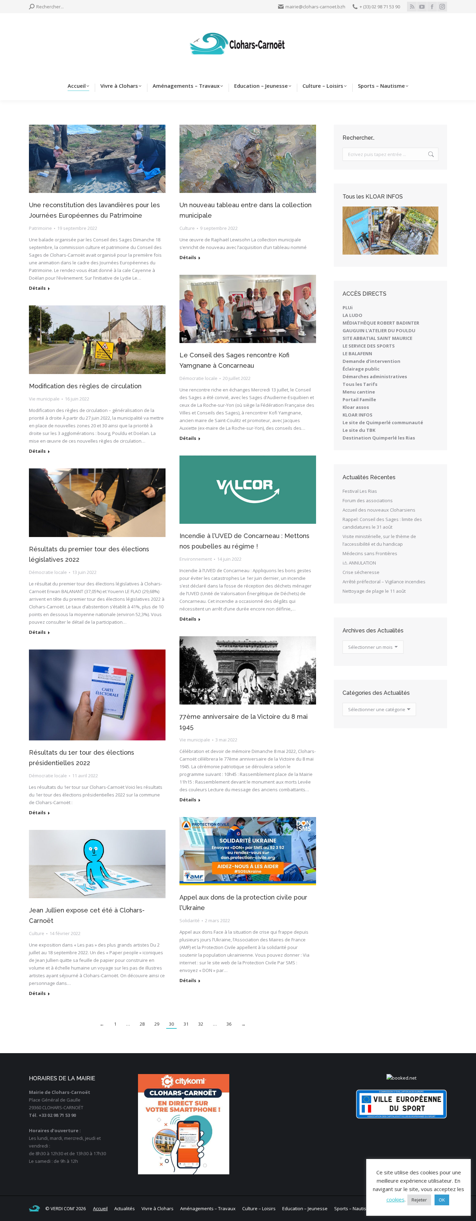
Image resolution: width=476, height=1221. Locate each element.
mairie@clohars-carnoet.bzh (315, 6)
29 (156, 1024)
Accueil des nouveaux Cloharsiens (379, 510)
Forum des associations (368, 500)
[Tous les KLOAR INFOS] (390, 231)
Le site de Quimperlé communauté (383, 422)
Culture (187, 228)
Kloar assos (356, 407)
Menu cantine (359, 392)
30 (171, 1024)
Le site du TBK (359, 430)
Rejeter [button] (419, 1200)
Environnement (195, 559)
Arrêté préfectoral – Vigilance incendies (384, 581)
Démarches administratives (375, 376)
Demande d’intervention (371, 361)
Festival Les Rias (360, 491)
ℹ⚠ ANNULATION (359, 563)
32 (200, 1024)
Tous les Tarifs (360, 384)
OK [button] (442, 1200)
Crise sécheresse (361, 572)
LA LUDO (352, 315)
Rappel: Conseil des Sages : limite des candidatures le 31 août (382, 523)
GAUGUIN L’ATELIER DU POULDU (379, 330)
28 (142, 1024)
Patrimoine (40, 228)
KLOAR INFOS (358, 415)
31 (186, 1024)
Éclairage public (361, 369)
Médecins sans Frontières (370, 553)
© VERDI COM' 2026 (65, 1208)
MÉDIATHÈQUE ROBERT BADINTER (381, 323)
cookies (395, 1199)
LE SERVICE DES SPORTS (369, 346)
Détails (37, 288)
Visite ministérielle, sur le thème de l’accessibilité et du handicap (379, 540)
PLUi (348, 307)
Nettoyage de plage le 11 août (374, 591)
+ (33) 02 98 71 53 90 (380, 6)
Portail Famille (359, 399)
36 (229, 1024)
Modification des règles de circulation (85, 386)
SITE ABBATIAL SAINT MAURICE (377, 338)
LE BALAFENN (357, 353)
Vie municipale (44, 399)
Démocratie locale (198, 378)
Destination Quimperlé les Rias (379, 438)
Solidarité (189, 920)
